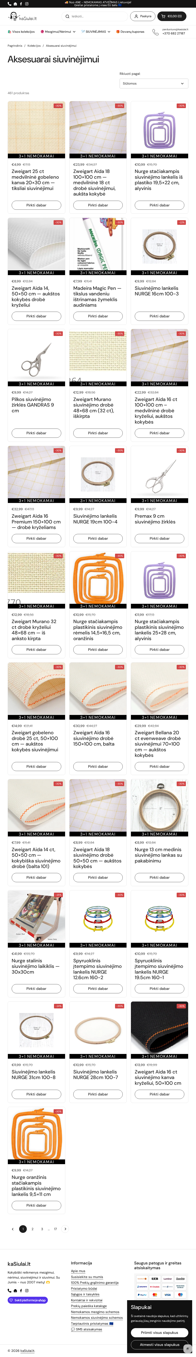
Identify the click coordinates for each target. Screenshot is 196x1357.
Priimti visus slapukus (159, 1332)
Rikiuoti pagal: (130, 74)
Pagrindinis (15, 46)
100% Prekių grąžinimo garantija (94, 1282)
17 (56, 1229)
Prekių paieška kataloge (89, 1306)
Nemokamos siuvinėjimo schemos (97, 1317)
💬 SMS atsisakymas (86, 1329)
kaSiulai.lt (27, 1351)
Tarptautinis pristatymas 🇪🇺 (92, 1323)
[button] (171, 16)
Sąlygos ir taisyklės (85, 1294)
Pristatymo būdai (84, 1288)
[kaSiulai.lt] (23, 16)
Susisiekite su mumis (87, 1277)
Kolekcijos (34, 46)
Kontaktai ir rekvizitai (86, 1300)
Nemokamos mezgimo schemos (95, 1312)
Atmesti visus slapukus (160, 1344)
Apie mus (78, 1271)
